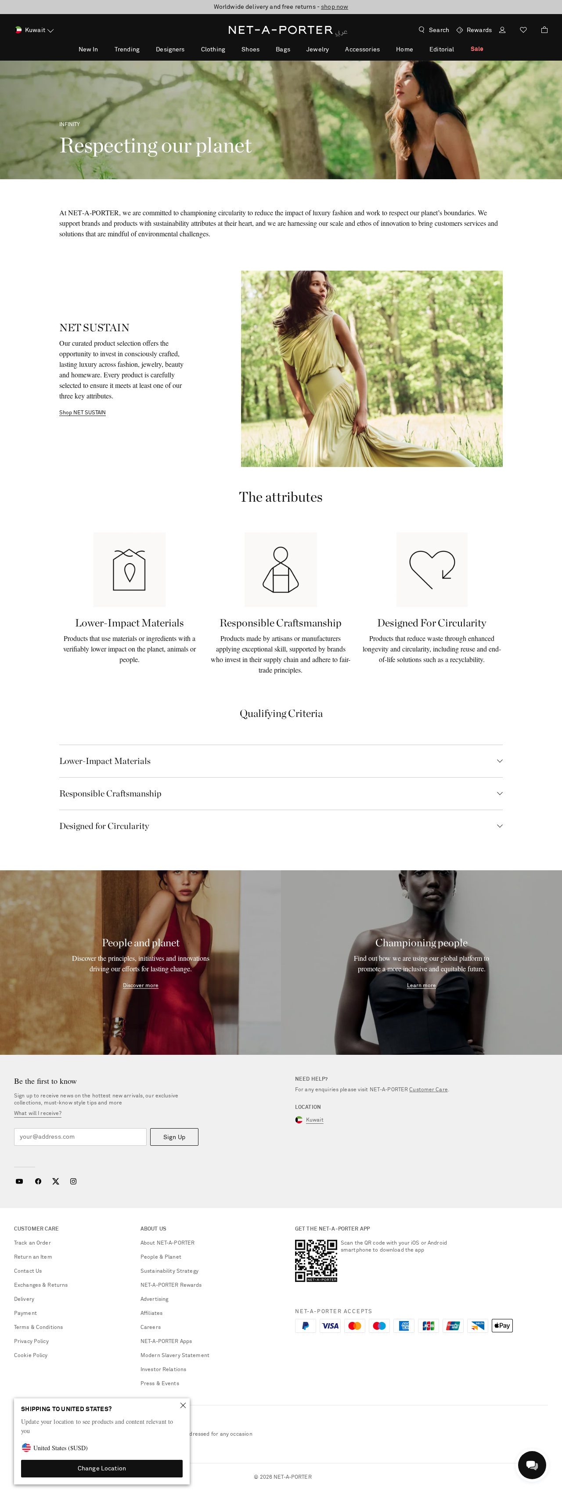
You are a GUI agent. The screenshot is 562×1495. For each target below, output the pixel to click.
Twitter (55, 1181)
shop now (334, 7)
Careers (150, 1327)
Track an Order (32, 1243)
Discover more (141, 985)
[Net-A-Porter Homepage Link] (281, 29)
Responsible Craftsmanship (110, 793)
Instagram (73, 1181)
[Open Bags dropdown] (295, 49)
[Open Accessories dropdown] (384, 49)
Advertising (154, 1299)
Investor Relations (163, 1369)
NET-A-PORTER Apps (166, 1341)
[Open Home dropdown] (418, 49)
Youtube (19, 1181)
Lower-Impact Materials (105, 761)
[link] (129, 569)
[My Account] (502, 31)
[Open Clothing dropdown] (230, 49)
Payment (25, 1313)
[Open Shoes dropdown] (264, 49)
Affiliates (151, 1313)
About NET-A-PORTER (167, 1243)
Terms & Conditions (38, 1327)
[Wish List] (523, 31)
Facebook (38, 1181)
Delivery (24, 1299)
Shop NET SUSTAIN (82, 413)
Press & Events (159, 1383)
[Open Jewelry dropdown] (333, 49)
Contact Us (28, 1271)
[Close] (183, 1405)
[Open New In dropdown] (102, 49)
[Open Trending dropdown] (144, 49)
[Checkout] (541, 29)
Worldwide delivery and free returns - (281, 7)
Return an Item (33, 1257)
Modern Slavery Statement (174, 1355)
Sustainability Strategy (169, 1271)
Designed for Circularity (104, 826)
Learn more (421, 985)
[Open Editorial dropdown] (458, 49)
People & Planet (160, 1257)
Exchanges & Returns (41, 1285)
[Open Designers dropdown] (189, 49)
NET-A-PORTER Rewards (171, 1285)
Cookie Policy (31, 1355)
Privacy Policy (31, 1341)
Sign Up (174, 1137)
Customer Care (428, 1090)
